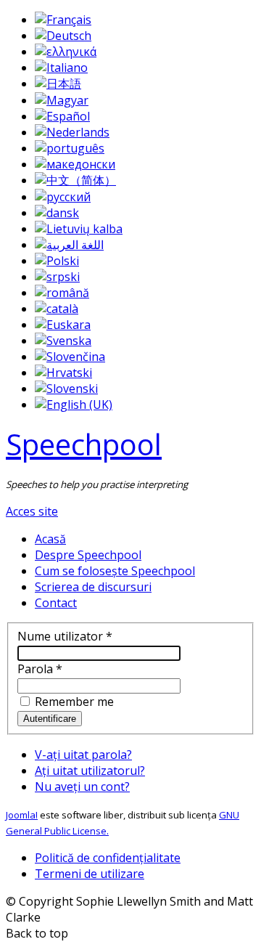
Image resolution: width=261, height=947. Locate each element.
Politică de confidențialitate (108, 858)
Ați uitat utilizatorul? (90, 771)
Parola (39, 669)
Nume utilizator (64, 636)
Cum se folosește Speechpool (115, 571)
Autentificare (49, 718)
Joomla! (22, 814)
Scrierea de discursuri (93, 587)
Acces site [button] (32, 511)
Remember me (73, 702)
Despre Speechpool (88, 555)
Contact (56, 603)
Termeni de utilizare (89, 874)
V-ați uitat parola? (83, 755)
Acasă (50, 539)
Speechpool (84, 444)
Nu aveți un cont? (82, 786)
